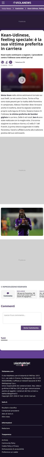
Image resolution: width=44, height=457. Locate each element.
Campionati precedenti (10, 411)
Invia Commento (31, 328)
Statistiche (19, 8)
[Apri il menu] (3, 2)
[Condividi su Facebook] (6, 62)
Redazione (6, 428)
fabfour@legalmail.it (9, 393)
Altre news (6, 417)
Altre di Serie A (7, 414)
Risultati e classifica (9, 408)
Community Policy (8, 443)
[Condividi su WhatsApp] (2, 62)
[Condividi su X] (10, 62)
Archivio (5, 440)
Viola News (6, 8)
